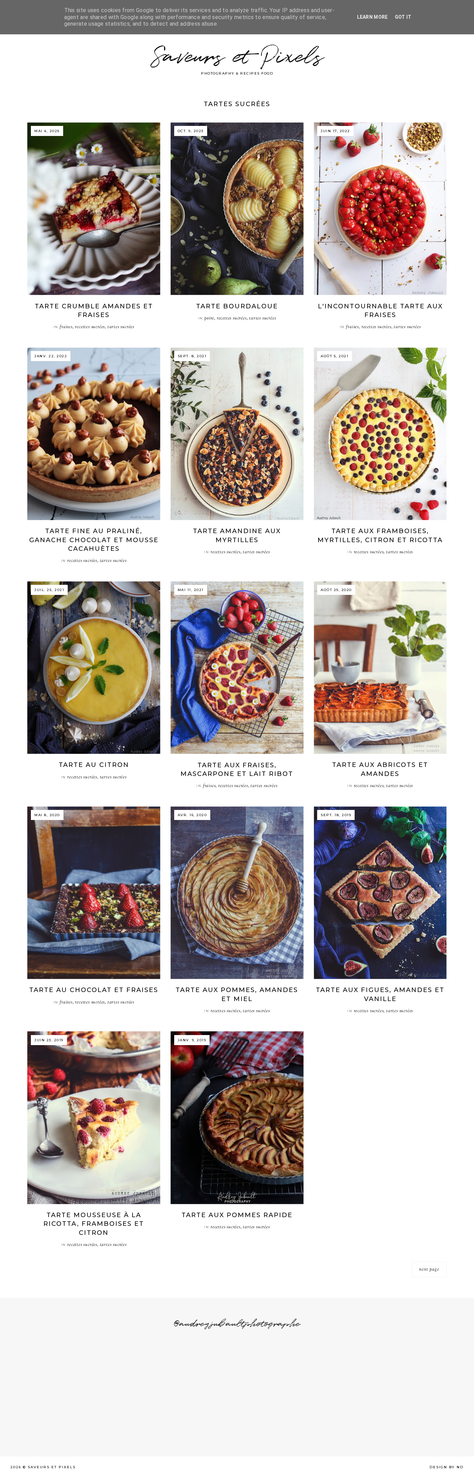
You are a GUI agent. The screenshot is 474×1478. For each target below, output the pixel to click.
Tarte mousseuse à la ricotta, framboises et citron (93, 1223)
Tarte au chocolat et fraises (93, 990)
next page (429, 1269)
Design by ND (447, 1467)
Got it (403, 17)
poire (209, 318)
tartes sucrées (121, 327)
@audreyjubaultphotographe (237, 1324)
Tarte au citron (94, 765)
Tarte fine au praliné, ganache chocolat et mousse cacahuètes (94, 539)
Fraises (66, 327)
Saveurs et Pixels (237, 57)
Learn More (372, 17)
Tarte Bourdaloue (237, 306)
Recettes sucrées (90, 327)
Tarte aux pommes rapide (237, 1215)
